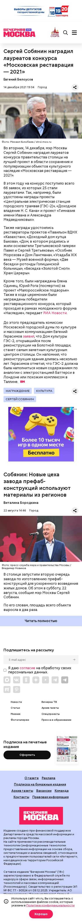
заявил (28, 336)
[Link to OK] (26, 679)
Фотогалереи (20, 720)
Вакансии (44, 791)
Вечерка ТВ (49, 702)
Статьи (15, 708)
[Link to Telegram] (55, 679)
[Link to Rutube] (6, 689)
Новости (16, 702)
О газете (31, 778)
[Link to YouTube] (45, 679)
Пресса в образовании (56, 720)
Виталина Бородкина (20, 503)
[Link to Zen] (35, 679)
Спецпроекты (51, 714)
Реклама (48, 778)
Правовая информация (50, 797)
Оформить (27, 755)
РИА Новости (55, 313)
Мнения (15, 714)
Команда (62, 791)
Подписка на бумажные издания (40, 784)
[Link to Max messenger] (6, 679)
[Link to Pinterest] (16, 689)
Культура (44, 391)
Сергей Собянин (20, 399)
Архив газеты (50, 708)
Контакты (21, 797)
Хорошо (41, 914)
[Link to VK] (16, 679)
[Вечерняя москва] (41, 816)
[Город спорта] (55, 32)
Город (42, 87)
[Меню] (74, 33)
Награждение (18, 391)
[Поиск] (65, 33)
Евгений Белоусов (18, 79)
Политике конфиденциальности (50, 905)
